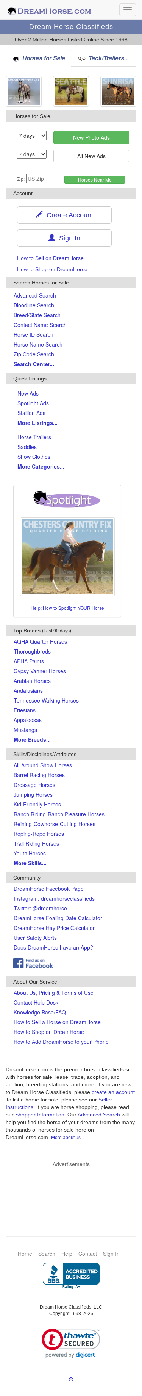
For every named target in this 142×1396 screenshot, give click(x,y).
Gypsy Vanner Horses (40, 671)
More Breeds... (32, 739)
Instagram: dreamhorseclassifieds (54, 898)
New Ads (28, 393)
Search (46, 1253)
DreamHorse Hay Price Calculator (54, 928)
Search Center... (34, 364)
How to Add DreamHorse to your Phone (61, 1041)
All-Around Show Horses (43, 765)
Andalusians (28, 690)
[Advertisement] (74, 1190)
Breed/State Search (37, 315)
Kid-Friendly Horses (37, 804)
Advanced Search (35, 295)
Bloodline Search (34, 305)
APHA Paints (29, 661)
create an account (113, 1092)
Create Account (68, 215)
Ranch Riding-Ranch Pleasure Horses (59, 814)
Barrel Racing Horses (39, 775)
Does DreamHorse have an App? (53, 947)
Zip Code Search (34, 354)
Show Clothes (33, 456)
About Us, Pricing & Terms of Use (54, 992)
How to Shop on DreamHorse (52, 269)
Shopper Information (39, 1115)
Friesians (25, 710)
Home (25, 1253)
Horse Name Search (38, 344)
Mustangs (25, 729)
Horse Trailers (34, 437)
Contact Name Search (40, 324)
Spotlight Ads (33, 403)
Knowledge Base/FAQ (40, 1012)
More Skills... (30, 863)
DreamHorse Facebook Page (49, 888)
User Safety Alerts (35, 937)
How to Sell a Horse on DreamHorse (57, 1022)
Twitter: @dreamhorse (40, 908)
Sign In (67, 238)
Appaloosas (28, 720)
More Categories (40, 466)
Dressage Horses (34, 784)
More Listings (37, 422)
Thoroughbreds (32, 651)
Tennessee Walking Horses (46, 700)
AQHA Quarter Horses (40, 641)
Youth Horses (30, 853)
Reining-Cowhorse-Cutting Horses (54, 824)
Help (66, 1253)
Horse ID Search (33, 334)
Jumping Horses (33, 794)
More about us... (67, 1137)
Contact (87, 1253)
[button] (71, 1343)
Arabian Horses (32, 680)
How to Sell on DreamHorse (50, 258)
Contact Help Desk (36, 1002)
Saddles (27, 447)
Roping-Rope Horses (39, 833)
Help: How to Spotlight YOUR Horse (67, 608)
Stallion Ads (31, 413)
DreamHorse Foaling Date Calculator (58, 918)
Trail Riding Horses (36, 843)
